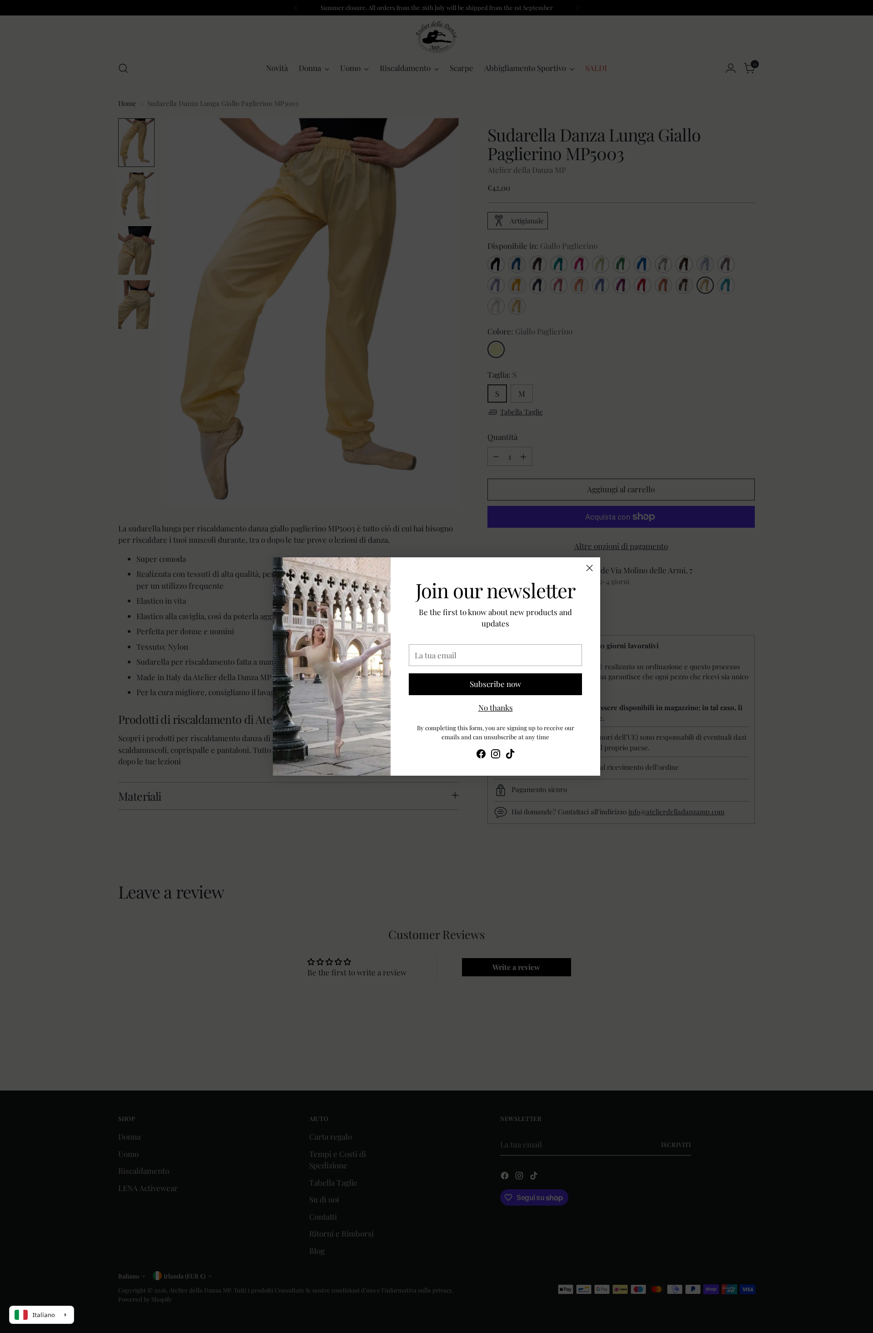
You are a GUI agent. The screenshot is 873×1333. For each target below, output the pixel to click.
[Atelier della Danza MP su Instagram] (495, 755)
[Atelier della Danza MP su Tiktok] (510, 755)
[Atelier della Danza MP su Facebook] (481, 755)
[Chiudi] (589, 568)
